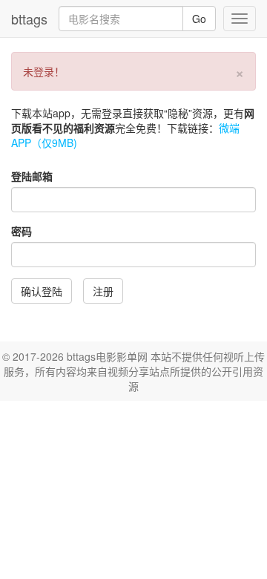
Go (199, 18)
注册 (103, 291)
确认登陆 (41, 291)
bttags (29, 18)
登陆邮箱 (32, 176)
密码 (21, 230)
